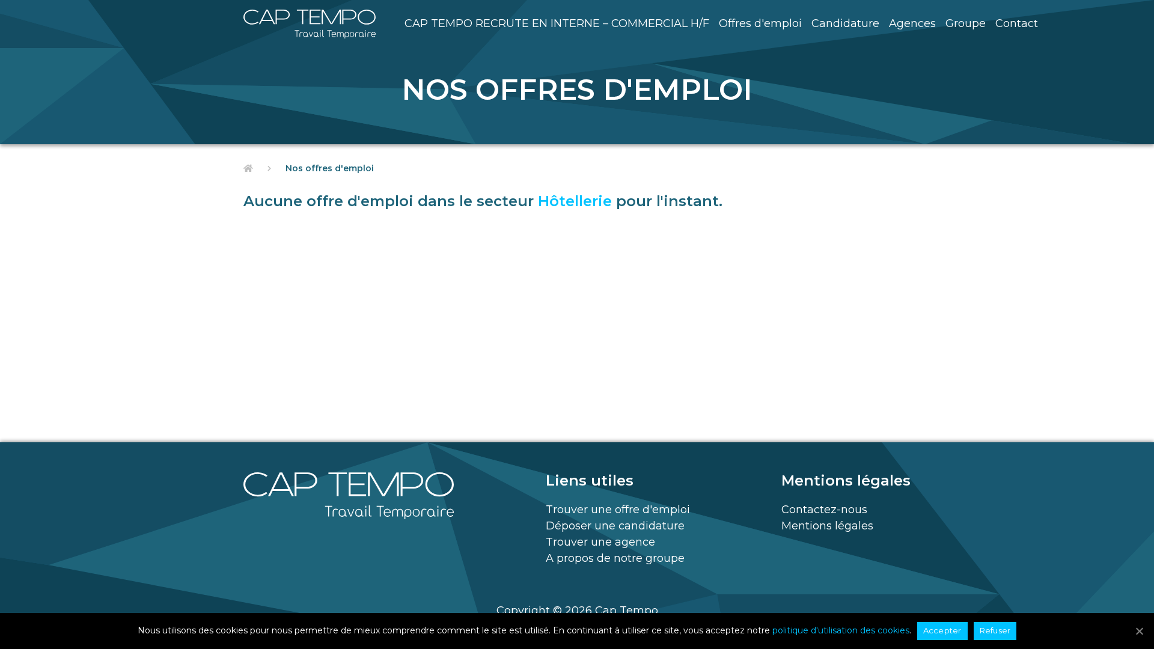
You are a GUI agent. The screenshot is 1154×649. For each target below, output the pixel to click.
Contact (1016, 23)
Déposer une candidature (615, 525)
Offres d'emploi (760, 23)
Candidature (845, 23)
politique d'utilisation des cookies (840, 630)
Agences (912, 23)
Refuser (995, 630)
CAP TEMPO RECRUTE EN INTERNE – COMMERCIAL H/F (557, 23)
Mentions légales (827, 525)
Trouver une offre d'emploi (618, 509)
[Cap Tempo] (309, 24)
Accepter (942, 630)
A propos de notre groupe (615, 558)
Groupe (965, 23)
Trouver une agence (600, 542)
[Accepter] (1139, 631)
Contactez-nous (824, 509)
